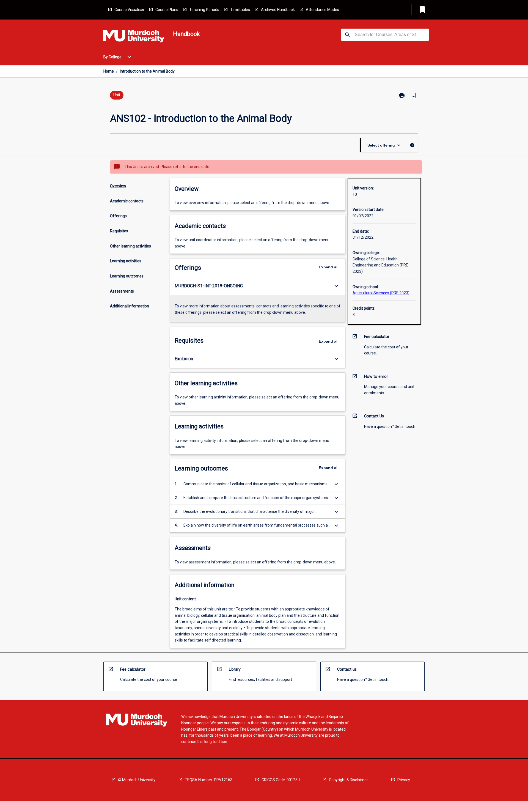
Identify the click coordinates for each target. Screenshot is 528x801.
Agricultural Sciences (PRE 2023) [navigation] (381, 293)
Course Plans (166, 9)
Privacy (403, 780)
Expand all (329, 267)
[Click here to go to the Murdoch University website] (133, 37)
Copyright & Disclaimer (348, 780)
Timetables (240, 9)
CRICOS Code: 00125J (281, 780)
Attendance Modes (322, 9)
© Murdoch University (136, 780)
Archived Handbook (278, 9)
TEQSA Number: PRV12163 (208, 780)
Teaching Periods (204, 9)
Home (108, 71)
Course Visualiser (129, 9)
